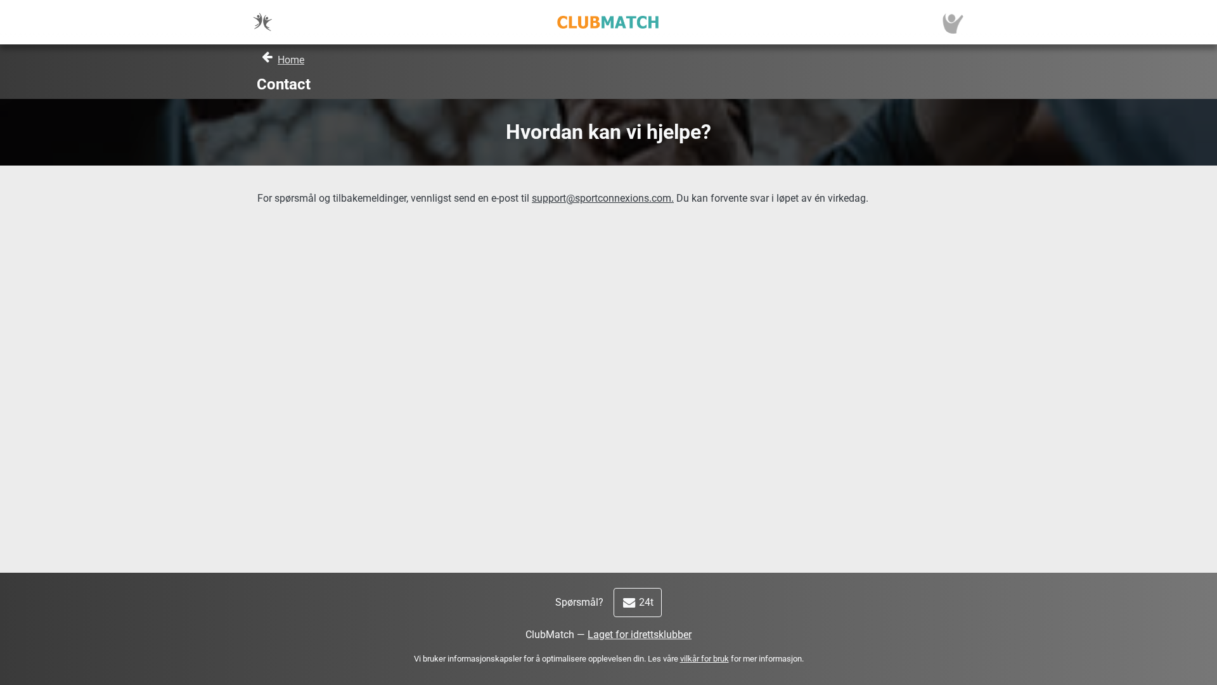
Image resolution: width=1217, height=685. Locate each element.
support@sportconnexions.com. (603, 198)
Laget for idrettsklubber (640, 635)
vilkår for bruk (704, 658)
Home (291, 60)
